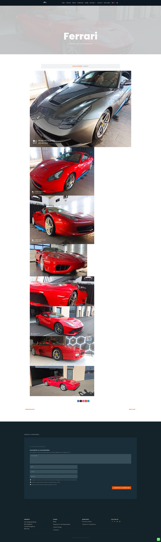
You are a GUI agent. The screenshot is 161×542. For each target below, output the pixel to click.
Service (74, 2)
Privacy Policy (87, 521)
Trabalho (85, 66)
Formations (80, 2)
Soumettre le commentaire (121, 488)
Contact (56, 530)
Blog (54, 521)
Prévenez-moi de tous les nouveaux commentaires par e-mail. (45, 482)
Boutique (92, 2)
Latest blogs (57, 527)
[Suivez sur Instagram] (83, 401)
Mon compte (107, 2)
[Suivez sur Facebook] (78, 401)
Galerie (86, 2)
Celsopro (73, 43)
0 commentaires (88, 43)
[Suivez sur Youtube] (86, 401)
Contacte (99, 2)
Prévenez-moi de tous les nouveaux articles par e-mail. (44, 484)
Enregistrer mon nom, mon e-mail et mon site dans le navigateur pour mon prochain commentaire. (54, 480)
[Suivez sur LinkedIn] (88, 401)
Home (63, 2)
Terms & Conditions (89, 524)
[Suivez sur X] (81, 401)
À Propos (68, 2)
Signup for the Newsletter (61, 524)
